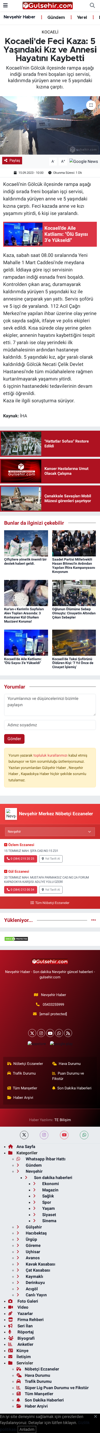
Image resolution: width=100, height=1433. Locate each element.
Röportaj (25, 1332)
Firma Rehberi (30, 1319)
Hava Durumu (70, 1063)
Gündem (55, 18)
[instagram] (44, 1135)
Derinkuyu (35, 1282)
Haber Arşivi (23, 1097)
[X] (32, 1033)
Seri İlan (25, 1325)
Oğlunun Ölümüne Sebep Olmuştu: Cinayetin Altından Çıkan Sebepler (74, 613)
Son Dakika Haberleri (74, 1088)
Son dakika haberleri (52, 1177)
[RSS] (68, 1033)
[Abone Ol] (83, 161)
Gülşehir (33, 1227)
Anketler (25, 1344)
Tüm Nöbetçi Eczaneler (52, 903)
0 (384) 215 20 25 (22, 858)
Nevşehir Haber (19, 17)
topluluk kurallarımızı (50, 755)
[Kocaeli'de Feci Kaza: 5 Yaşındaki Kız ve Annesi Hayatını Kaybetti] (50, 125)
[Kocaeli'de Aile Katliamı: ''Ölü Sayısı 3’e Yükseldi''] (26, 642)
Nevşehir (33, 1171)
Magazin (49, 1190)
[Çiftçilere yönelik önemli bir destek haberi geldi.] (26, 542)
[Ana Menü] (5, 5)
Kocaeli (50, 32)
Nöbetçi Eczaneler (28, 1063)
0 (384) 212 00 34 (22, 889)
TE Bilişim (62, 1120)
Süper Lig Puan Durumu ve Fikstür (57, 1387)
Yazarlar (25, 1313)
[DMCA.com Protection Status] (16, 938)
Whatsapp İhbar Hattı (45, 1158)
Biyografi (26, 1338)
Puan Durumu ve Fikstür (68, 1076)
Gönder (14, 738)
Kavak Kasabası (40, 1264)
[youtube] (64, 1135)
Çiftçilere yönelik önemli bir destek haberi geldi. (25, 561)
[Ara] (92, 6)
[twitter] (24, 1135)
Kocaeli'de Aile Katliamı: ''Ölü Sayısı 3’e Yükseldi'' (23, 661)
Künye (22, 1350)
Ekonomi (50, 1183)
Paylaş (14, 160)
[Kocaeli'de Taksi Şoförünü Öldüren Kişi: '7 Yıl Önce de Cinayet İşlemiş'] (74, 642)
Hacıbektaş (36, 1233)
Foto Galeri (27, 1301)
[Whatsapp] (59, 1033)
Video (22, 1307)
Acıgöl (31, 1288)
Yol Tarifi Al (52, 858)
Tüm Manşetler (25, 1088)
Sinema (48, 1220)
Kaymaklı (34, 1276)
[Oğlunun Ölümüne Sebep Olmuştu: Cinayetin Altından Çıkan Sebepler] (74, 592)
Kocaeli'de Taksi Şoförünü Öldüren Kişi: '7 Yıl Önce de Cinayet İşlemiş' (72, 663)
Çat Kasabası (37, 1270)
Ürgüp (31, 1239)
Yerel (81, 18)
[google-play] (61, 1045)
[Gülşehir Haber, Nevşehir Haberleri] (47, 5)
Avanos (32, 1257)
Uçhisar (32, 1251)
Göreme (33, 1245)
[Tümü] (93, 920)
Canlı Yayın (36, 1294)
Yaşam (48, 1208)
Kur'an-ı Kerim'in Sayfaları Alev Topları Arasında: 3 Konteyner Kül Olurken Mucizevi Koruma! (24, 615)
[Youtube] (50, 1033)
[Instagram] (41, 1033)
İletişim (24, 1356)
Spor (46, 1202)
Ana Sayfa (26, 1146)
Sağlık (47, 1196)
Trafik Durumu (24, 1073)
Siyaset (48, 1214)
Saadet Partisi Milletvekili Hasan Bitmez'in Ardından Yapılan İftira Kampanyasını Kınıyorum (73, 565)
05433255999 (53, 1004)
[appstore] (36, 1045)
